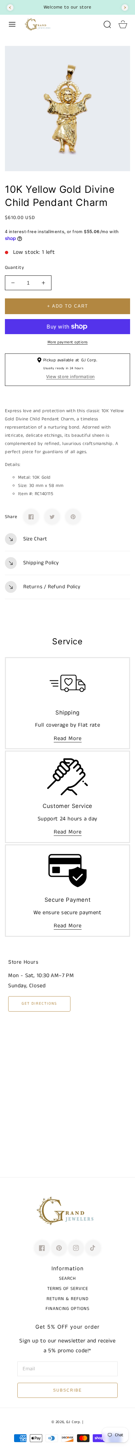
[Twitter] (52, 517)
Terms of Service (67, 1288)
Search (67, 1278)
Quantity (14, 267)
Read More (68, 738)
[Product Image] (67, 108)
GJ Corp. (73, 1422)
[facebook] (42, 1248)
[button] (12, 24)
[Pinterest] (73, 517)
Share (11, 516)
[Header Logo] (60, 24)
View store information (70, 376)
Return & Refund (67, 1299)
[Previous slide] (10, 7)
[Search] (107, 24)
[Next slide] (125, 7)
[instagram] (76, 1248)
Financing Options (67, 1308)
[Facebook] (31, 517)
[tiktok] (93, 1248)
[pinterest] (59, 1248)
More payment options (68, 342)
